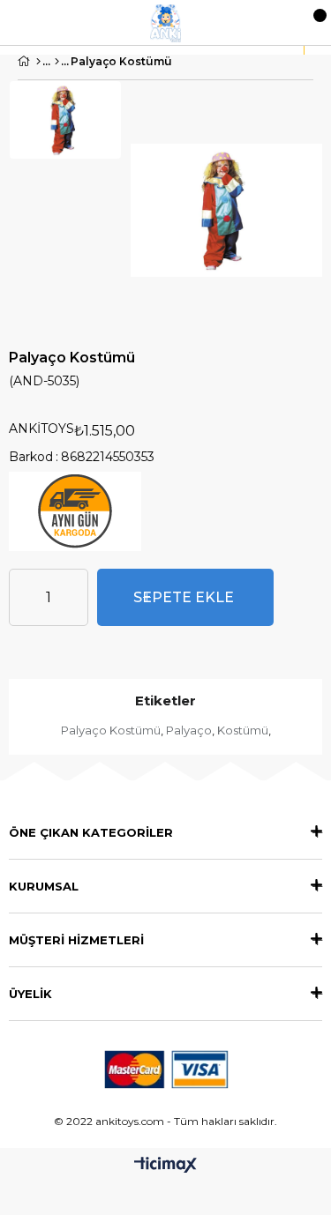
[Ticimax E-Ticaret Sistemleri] (165, 1166)
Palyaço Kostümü (111, 730)
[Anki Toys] (165, 22)
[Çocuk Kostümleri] (57, 61)
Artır (75, 597)
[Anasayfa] (38, 61)
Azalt (22, 597)
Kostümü (242, 730)
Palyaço (189, 730)
